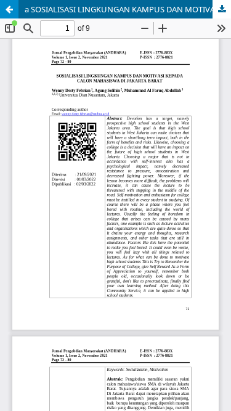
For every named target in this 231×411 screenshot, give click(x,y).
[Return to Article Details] (9, 9)
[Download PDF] (222, 9)
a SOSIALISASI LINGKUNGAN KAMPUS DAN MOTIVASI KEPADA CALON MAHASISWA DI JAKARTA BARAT (128, 9)
